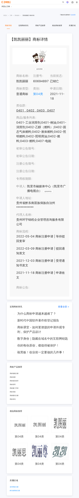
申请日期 (56, 88)
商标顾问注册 (14, 395)
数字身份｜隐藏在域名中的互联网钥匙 (42, 338)
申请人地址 (23, 198)
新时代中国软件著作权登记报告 (38, 320)
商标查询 (13, 399)
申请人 (20, 186)
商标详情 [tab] (8, 25)
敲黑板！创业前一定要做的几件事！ (41, 352)
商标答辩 (13, 384)
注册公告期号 (25, 163)
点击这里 (73, 15)
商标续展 (13, 377)
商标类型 (22, 88)
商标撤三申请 (14, 388)
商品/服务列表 (25, 117)
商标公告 (22, 287)
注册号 (37, 76)
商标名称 (22, 76)
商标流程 (22, 231)
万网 (11, 15)
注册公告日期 (25, 171)
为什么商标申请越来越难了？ (36, 313)
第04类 (38, 94)
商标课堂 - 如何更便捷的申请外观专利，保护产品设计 (41, 329)
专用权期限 (23, 178)
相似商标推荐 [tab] (57, 25)
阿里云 (5, 15)
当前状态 (56, 76)
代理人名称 (23, 214)
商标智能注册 (14, 373)
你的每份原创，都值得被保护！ (38, 345)
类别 (36, 88)
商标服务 (17, 15)
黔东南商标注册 (15, 490)
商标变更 (13, 392)
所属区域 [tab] (72, 25)
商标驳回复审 (14, 381)
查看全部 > (63, 306)
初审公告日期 (25, 156)
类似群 (20, 105)
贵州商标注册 (14, 487)
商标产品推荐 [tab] (40, 25)
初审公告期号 (25, 148)
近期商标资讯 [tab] (23, 25)
